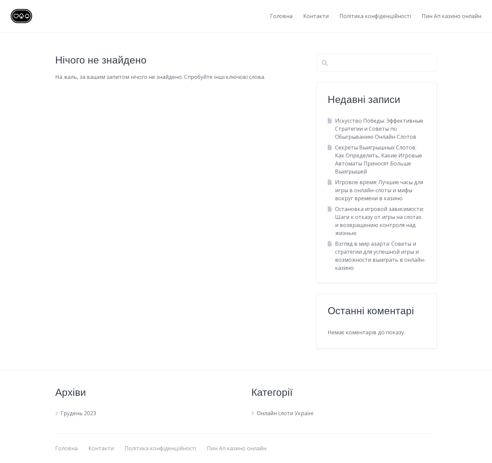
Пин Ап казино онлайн (451, 16)
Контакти (316, 16)
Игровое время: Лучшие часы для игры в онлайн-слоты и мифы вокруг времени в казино (379, 190)
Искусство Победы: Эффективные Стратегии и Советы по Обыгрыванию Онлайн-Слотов (379, 128)
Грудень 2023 (78, 413)
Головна (281, 16)
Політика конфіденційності (375, 16)
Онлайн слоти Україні (285, 413)
